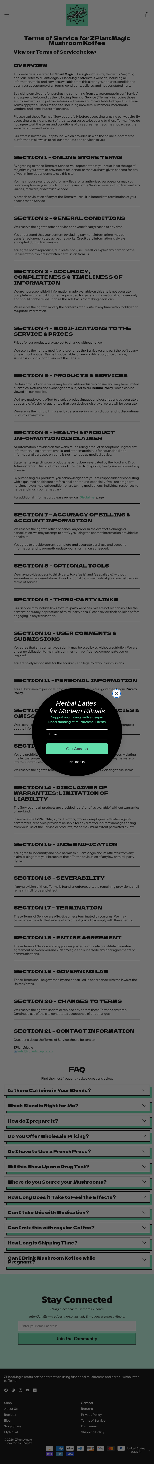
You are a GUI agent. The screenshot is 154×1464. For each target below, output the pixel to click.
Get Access (77, 749)
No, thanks (77, 762)
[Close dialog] (116, 694)
